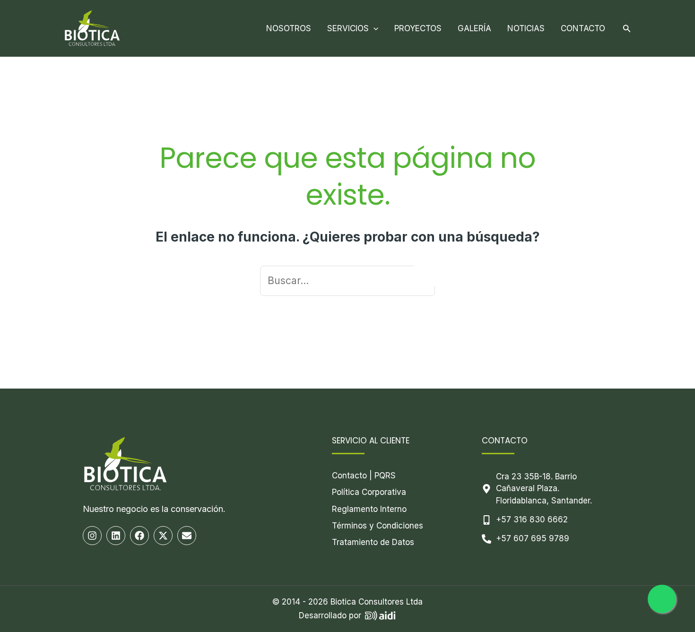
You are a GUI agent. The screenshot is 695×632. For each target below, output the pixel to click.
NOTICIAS (526, 28)
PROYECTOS (418, 28)
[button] (373, 28)
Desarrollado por (330, 615)
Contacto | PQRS (364, 475)
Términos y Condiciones (377, 525)
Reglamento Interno (369, 509)
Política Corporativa (369, 492)
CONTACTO (583, 28)
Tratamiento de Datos (373, 542)
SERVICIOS (348, 28)
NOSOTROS (288, 28)
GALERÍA (474, 28)
